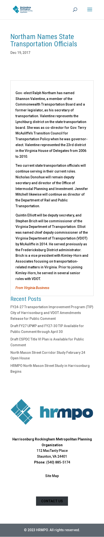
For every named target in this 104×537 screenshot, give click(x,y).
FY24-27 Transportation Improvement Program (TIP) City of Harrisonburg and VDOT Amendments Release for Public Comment (51, 313)
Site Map (52, 476)
